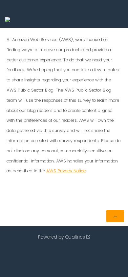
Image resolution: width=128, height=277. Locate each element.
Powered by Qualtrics (61, 237)
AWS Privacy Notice (66, 171)
